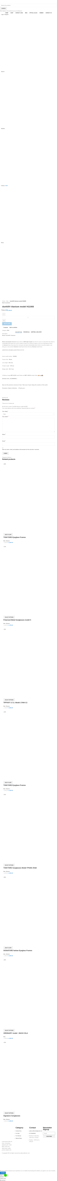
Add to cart (7, 323)
